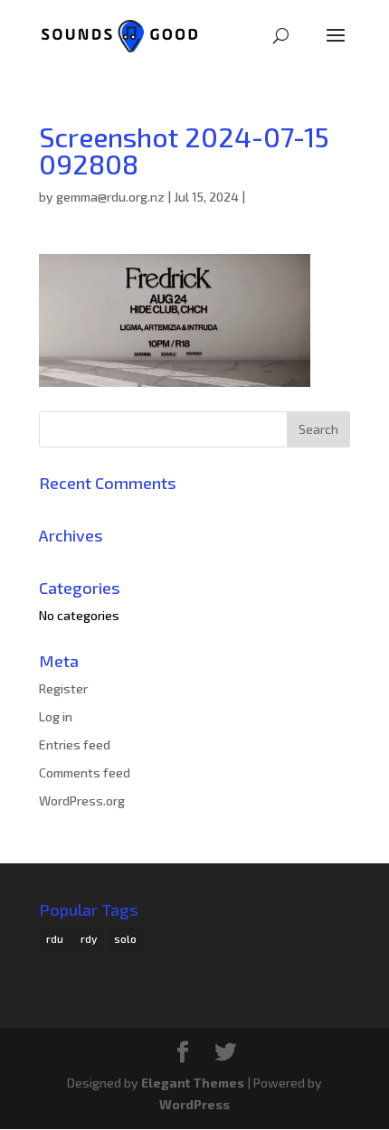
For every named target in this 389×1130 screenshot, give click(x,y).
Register (63, 688)
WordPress (194, 1104)
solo (125, 938)
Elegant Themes (192, 1082)
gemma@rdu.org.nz (110, 196)
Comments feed (84, 772)
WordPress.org (82, 800)
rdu (54, 938)
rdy (89, 938)
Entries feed (74, 744)
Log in (55, 716)
